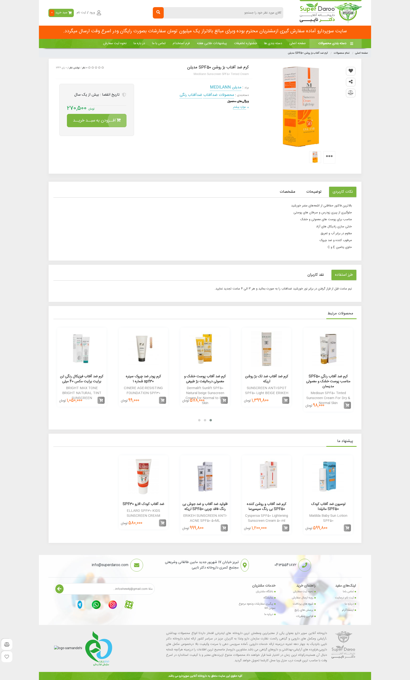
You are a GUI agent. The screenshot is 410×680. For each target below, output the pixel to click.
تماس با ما (159, 43)
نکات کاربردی (343, 192)
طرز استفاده (344, 275)
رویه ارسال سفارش (302, 597)
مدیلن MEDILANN (225, 87)
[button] (211, 420)
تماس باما (348, 591)
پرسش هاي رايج (303, 610)
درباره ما (349, 603)
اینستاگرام (348, 610)
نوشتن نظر (74, 68)
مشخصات (287, 192)
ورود (92, 12)
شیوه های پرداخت (303, 603)
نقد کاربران (316, 275)
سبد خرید (59, 12)
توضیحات (313, 192)
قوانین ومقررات (304, 616)
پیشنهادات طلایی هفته (212, 43)
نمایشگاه (268, 597)
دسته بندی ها (273, 43)
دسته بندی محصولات (332, 43)
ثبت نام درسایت (344, 597)
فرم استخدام (181, 43)
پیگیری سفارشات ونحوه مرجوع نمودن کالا (257, 605)
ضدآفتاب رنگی (191, 95)
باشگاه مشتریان (264, 591)
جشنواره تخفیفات (245, 43)
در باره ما (139, 43)
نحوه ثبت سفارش (114, 43)
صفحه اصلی (297, 43)
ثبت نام (81, 12)
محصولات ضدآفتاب (218, 95)
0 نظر (84, 68)
